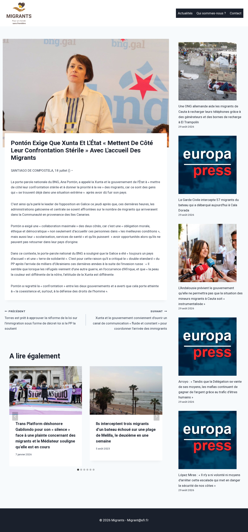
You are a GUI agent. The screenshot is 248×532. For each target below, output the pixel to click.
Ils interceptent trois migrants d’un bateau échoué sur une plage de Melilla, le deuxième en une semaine (126, 432)
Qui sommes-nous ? (211, 13)
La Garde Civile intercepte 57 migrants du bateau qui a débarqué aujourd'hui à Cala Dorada (208, 205)
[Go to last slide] (15, 416)
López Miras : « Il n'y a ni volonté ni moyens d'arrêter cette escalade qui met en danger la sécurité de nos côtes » (209, 480)
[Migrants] (19, 13)
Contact (235, 13)
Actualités (185, 13)
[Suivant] (156, 416)
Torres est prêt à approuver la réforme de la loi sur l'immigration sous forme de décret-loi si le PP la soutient (41, 320)
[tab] (78, 470)
